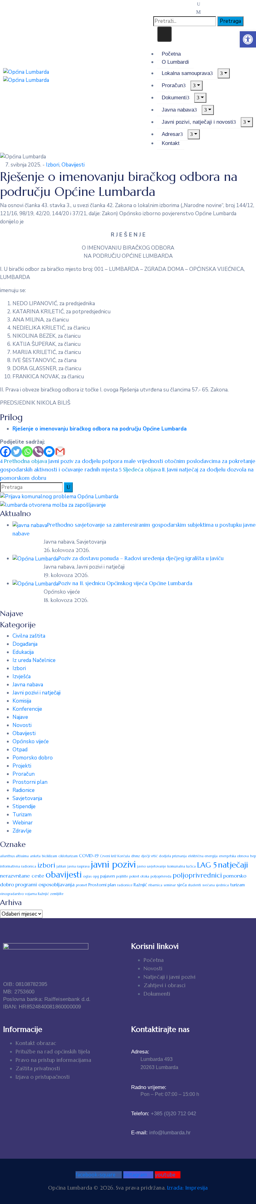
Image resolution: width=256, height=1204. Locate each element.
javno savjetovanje (151, 866)
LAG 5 (207, 865)
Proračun (172, 85)
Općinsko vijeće (30, 741)
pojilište (122, 876)
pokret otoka (139, 876)
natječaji (233, 865)
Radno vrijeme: (148, 1087)
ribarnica (155, 885)
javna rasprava (78, 866)
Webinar (22, 822)
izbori (46, 865)
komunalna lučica (181, 866)
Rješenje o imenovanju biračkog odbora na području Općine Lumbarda (99, 428)
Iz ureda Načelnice (34, 660)
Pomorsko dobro (32, 757)
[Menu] (224, 73)
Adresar (171, 134)
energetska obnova (234, 856)
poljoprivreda (160, 876)
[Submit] (68, 487)
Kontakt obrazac (36, 1043)
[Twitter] (16, 451)
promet (81, 885)
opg (96, 876)
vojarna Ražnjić (37, 894)
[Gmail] (60, 451)
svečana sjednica (215, 885)
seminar (170, 885)
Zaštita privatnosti (38, 1068)
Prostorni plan (29, 782)
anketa (35, 856)
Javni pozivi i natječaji (36, 692)
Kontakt (171, 143)
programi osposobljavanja (45, 884)
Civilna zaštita (28, 635)
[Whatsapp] (27, 451)
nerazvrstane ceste (22, 876)
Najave (20, 717)
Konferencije (27, 709)
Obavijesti (73, 164)
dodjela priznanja (173, 856)
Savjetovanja (27, 798)
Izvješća (21, 676)
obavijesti (64, 874)
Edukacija (23, 652)
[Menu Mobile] (164, 34)
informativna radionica (18, 866)
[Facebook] (5, 451)
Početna (171, 54)
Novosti (22, 725)
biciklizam (49, 856)
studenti (194, 885)
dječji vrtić (149, 856)
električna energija (203, 856)
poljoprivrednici (197, 875)
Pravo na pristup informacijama (53, 1060)
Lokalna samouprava (186, 73)
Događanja (24, 644)
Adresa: (140, 1052)
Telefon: (163, 1114)
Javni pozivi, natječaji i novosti (197, 122)
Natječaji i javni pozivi (169, 976)
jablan (61, 866)
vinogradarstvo (12, 894)
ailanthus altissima (14, 856)
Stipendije (24, 806)
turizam (237, 885)
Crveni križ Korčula (115, 856)
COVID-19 (89, 855)
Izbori (52, 164)
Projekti (21, 765)
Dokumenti (174, 98)
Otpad (19, 749)
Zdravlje (22, 830)
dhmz (135, 856)
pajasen (107, 876)
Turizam (22, 814)
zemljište (56, 894)
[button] (248, 39)
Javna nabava (178, 110)
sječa (182, 885)
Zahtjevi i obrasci (164, 985)
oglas (87, 876)
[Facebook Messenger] (49, 451)
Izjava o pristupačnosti (43, 1076)
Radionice (23, 790)
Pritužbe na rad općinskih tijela (53, 1051)
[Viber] (38, 451)
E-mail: (161, 1133)
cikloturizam (68, 856)
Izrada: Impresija (187, 1187)
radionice (124, 885)
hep (253, 856)
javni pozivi (113, 864)
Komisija (21, 700)
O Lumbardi (175, 62)
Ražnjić (140, 885)
